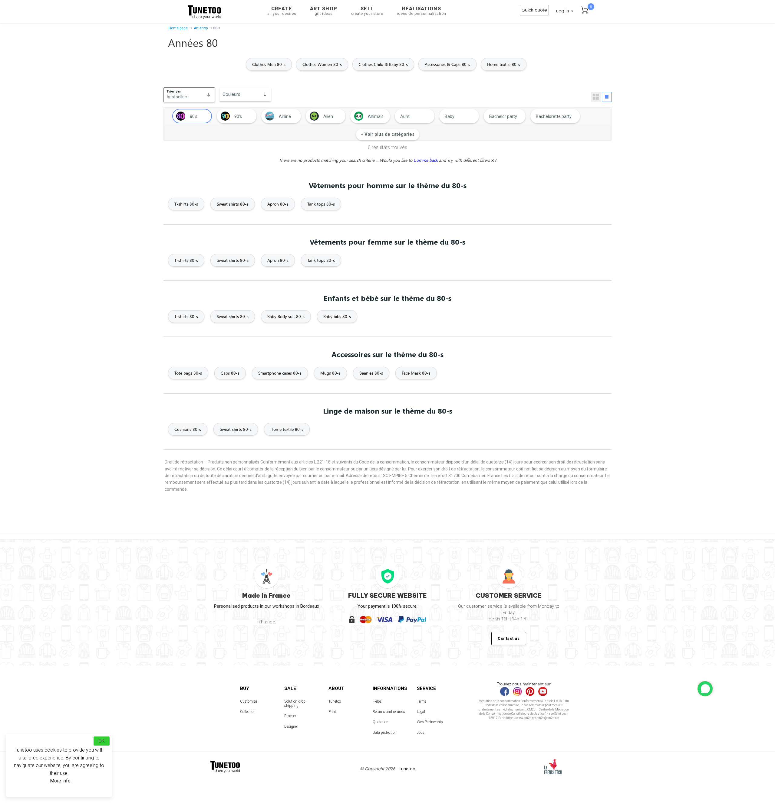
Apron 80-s (278, 204)
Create (281, 11)
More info (60, 781)
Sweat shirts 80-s (233, 204)
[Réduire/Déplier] (705, 688)
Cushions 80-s (187, 429)
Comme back (426, 160)
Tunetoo (334, 701)
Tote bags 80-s (188, 373)
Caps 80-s (230, 373)
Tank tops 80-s (321, 204)
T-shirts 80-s (186, 204)
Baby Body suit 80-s (286, 316)
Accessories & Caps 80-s (447, 64)
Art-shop (201, 28)
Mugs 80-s (330, 373)
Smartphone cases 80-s (280, 373)
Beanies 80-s (371, 373)
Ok (101, 741)
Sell (367, 11)
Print (332, 712)
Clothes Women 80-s (322, 64)
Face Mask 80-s (416, 373)
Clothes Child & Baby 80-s (383, 64)
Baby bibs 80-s (337, 316)
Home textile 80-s (503, 64)
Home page (178, 28)
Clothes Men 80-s (268, 64)
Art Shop (323, 11)
